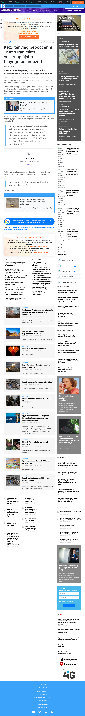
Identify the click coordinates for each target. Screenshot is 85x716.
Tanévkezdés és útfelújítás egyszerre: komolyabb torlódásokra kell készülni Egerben (68, 491)
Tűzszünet (23, 229)
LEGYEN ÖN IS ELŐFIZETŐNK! (29, 237)
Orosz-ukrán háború (66, 19)
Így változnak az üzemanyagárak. (67, 136)
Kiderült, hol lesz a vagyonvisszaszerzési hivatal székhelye (40, 264)
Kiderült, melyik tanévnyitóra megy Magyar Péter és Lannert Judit (41, 278)
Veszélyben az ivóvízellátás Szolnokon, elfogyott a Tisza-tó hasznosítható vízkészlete (41, 269)
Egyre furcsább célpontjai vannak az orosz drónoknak (36, 366)
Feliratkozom (69, 605)
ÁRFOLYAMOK (78, 2)
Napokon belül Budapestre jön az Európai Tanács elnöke (67, 652)
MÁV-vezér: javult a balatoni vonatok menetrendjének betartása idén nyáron (68, 352)
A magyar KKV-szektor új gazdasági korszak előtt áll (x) (68, 568)
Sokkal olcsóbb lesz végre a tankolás (30, 519)
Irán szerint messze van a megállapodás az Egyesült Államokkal (32, 201)
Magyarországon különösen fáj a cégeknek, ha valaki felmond (67, 291)
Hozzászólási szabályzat (42, 697)
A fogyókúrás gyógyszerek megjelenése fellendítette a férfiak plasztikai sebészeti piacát (68, 323)
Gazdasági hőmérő (11, 10)
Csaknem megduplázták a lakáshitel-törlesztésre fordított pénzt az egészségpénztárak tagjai (68, 299)
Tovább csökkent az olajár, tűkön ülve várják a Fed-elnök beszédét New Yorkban (69, 112)
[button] (77, 6)
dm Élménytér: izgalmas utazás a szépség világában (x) (68, 398)
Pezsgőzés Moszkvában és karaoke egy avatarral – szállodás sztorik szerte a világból (15, 264)
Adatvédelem (42, 694)
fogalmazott (9, 191)
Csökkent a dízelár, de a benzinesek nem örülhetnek (68, 131)
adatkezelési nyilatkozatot (67, 601)
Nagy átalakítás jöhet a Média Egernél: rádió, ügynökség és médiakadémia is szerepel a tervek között (68, 482)
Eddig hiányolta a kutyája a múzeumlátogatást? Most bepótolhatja (65, 369)
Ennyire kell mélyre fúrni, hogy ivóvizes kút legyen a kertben (31, 528)
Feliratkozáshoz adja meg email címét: (68, 590)
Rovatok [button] (55, 6)
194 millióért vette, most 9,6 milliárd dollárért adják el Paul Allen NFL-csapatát (72, 151)
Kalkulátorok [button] (63, 6)
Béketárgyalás (21, 227)
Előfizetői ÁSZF (42, 701)
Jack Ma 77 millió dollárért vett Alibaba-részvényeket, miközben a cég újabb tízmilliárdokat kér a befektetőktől (73, 234)
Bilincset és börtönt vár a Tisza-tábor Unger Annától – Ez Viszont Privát (15, 288)
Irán (5, 229)
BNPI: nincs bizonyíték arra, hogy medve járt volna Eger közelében (67, 473)
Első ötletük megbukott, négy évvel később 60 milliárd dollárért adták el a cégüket (72, 211)
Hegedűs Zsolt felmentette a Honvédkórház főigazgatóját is (40, 288)
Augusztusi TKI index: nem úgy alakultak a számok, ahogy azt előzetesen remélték (67, 343)
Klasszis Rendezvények (33, 6)
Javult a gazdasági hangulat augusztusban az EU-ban (33, 332)
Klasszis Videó (19, 6)
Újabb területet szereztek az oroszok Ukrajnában (36, 399)
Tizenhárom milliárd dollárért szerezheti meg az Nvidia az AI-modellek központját (72, 172)
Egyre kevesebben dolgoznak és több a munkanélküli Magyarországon (69, 638)
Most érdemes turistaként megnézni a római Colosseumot (68, 307)
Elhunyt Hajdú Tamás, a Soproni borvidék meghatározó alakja (67, 335)
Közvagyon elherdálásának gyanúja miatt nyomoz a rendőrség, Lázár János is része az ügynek (42, 283)
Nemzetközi (8, 42)
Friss (43, 6)
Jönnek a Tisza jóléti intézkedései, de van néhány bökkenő (42, 274)
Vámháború (9, 6)
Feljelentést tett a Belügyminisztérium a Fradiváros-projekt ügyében (41, 292)
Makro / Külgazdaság (64, 91)
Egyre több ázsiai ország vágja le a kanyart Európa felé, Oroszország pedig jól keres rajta (35, 418)
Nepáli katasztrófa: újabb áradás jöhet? (37, 382)
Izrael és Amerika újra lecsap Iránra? (33, 103)
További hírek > (63, 255)
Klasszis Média (42, 707)
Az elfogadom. (68, 601)
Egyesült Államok (39, 227)
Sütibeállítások (42, 704)
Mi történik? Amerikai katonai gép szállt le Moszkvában (12, 524)
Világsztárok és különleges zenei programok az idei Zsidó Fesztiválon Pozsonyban (68, 361)
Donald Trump (29, 227)
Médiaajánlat (42, 688)
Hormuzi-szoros (49, 227)
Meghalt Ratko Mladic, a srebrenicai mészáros (36, 443)
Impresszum (42, 684)
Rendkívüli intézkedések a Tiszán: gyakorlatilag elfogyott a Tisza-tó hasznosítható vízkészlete (68, 500)
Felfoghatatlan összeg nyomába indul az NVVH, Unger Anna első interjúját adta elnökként (16, 277)
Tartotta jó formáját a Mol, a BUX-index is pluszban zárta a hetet (14, 293)
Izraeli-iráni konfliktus (13, 229)
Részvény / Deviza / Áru (64, 41)
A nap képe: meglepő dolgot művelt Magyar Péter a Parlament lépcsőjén (13, 513)
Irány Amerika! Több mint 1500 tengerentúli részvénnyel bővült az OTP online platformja (69, 439)
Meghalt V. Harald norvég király (34, 349)
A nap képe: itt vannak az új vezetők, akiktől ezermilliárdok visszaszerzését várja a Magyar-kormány (68, 621)
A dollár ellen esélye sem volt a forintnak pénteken (14, 283)
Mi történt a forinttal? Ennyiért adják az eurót (30, 500)
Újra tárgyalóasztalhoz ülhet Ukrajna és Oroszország (37, 462)
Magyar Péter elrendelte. (65, 101)
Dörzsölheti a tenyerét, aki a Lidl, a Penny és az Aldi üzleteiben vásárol (31, 510)
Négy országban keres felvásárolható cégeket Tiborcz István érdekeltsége (72, 193)
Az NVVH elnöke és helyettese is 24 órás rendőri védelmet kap (15, 298)
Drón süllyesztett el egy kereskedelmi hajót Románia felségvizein (66, 315)
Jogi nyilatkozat (42, 691)
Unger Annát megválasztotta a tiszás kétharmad (68, 645)
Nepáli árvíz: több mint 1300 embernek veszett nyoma (37, 479)
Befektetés (49, 6)
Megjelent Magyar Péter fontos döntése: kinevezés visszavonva (13, 501)
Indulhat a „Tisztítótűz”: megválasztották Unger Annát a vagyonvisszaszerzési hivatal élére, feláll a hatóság (68, 464)
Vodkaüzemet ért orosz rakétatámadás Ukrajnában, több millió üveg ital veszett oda (14, 270)
